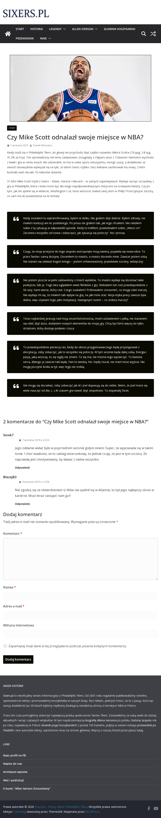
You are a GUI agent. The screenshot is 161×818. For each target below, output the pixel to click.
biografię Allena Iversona (101, 720)
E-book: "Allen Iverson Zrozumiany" (26, 788)
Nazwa (9, 587)
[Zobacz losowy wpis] (153, 33)
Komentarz (12, 533)
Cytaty (12, 128)
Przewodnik (25, 38)
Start (20, 29)
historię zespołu (141, 720)
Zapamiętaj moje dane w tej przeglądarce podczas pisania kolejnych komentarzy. (67, 646)
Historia (36, 29)
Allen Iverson (82, 29)
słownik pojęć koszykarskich (59, 725)
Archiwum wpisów (15, 772)
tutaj (140, 730)
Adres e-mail (13, 606)
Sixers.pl (8, 695)
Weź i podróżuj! (13, 780)
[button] (63, 29)
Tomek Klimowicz (42, 145)
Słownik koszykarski (119, 29)
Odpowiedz (22, 467)
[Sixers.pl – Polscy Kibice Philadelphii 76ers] (8, 33)
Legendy (55, 29)
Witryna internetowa (18, 625)
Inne (43, 38)
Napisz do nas (12, 763)
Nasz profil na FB (14, 755)
